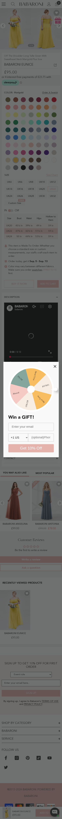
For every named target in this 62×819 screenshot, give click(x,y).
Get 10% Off (31, 448)
